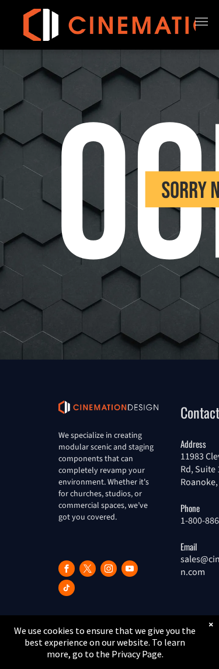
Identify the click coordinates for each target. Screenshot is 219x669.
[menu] (201, 21)
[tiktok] (66, 589)
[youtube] (129, 570)
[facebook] (66, 570)
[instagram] (108, 570)
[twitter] (87, 570)
